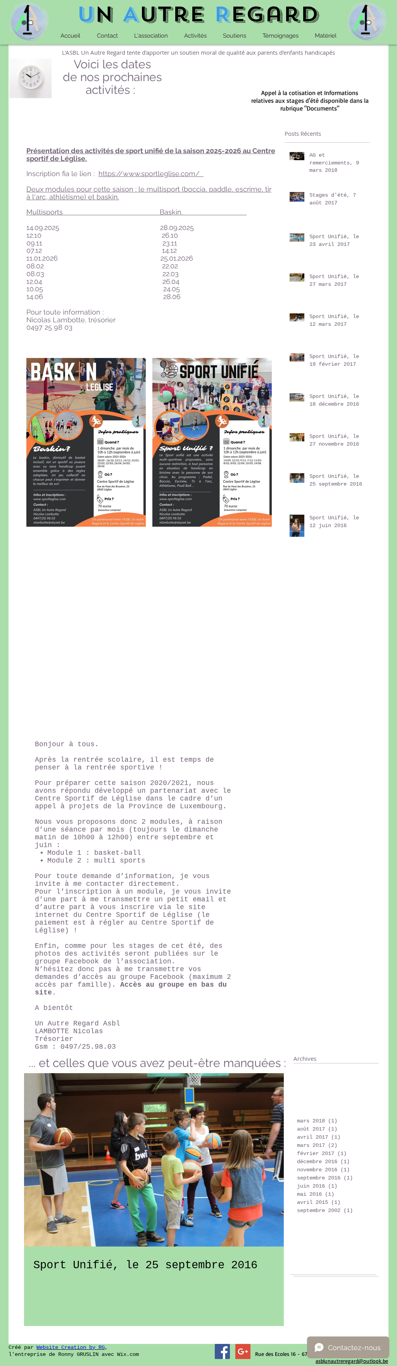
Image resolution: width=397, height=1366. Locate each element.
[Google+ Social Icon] (242, 1351)
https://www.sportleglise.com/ (149, 173)
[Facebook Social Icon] (222, 1351)
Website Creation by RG (70, 1347)
